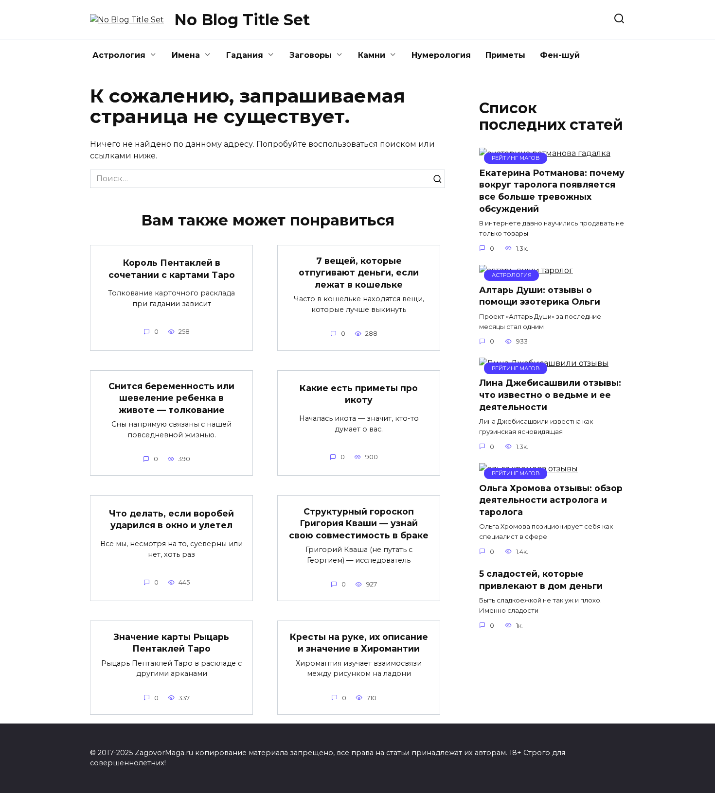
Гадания (244, 55)
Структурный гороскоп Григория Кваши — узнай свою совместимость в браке (359, 523)
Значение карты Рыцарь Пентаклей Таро (171, 642)
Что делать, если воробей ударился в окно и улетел (171, 519)
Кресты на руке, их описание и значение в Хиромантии (359, 642)
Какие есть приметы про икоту (359, 394)
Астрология (118, 55)
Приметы (505, 55)
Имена (186, 55)
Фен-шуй (560, 55)
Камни (371, 55)
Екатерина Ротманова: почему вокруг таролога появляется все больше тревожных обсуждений (552, 191)
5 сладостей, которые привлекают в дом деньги (541, 580)
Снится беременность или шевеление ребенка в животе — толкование (171, 398)
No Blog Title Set (242, 19)
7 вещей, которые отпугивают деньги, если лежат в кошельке (359, 273)
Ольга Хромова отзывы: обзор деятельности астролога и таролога (551, 500)
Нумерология (441, 55)
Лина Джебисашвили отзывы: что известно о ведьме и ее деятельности (550, 395)
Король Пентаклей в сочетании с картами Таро (171, 269)
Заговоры (310, 55)
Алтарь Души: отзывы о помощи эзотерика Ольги (539, 296)
